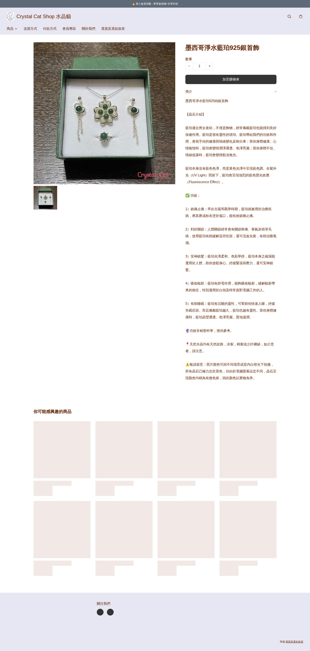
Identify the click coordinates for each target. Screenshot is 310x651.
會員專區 (69, 28)
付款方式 (50, 28)
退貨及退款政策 (113, 28)
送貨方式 (30, 28)
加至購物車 (230, 79)
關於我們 (88, 28)
